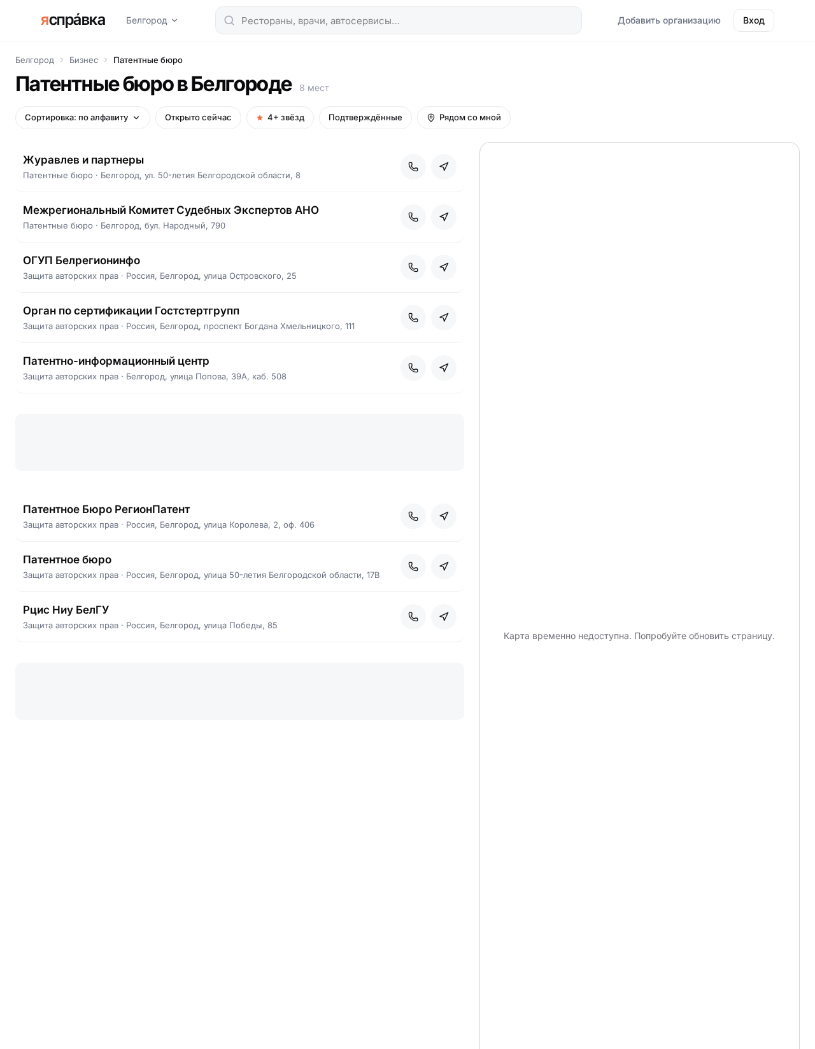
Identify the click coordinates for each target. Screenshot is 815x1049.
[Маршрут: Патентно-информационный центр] (444, 368)
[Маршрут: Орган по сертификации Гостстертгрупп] (444, 317)
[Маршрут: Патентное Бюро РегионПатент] (444, 516)
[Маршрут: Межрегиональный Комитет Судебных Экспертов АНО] (444, 217)
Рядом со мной (470, 117)
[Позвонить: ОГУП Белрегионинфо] (413, 267)
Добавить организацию (669, 20)
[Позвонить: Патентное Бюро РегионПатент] (413, 516)
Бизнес (83, 60)
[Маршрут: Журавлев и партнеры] (444, 167)
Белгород (146, 20)
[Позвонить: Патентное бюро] (413, 566)
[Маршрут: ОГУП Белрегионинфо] (444, 267)
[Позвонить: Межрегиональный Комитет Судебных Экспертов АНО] (413, 217)
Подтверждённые (365, 117)
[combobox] (398, 20)
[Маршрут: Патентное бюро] (444, 566)
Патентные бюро (148, 60)
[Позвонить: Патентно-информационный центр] (413, 368)
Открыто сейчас (198, 117)
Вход (754, 20)
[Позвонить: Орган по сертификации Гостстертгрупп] (413, 317)
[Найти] (229, 20)
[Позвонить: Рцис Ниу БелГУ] (413, 617)
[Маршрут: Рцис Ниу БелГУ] (444, 617)
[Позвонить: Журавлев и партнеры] (413, 167)
